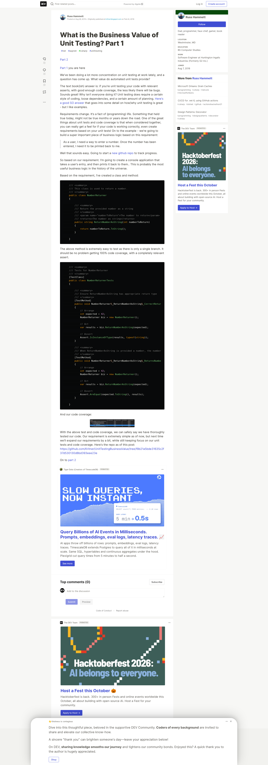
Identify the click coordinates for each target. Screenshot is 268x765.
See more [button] (67, 563)
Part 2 (64, 59)
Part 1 (64, 68)
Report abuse (122, 610)
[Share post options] (44, 102)
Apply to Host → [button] (71, 712)
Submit (71, 601)
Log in (199, 4)
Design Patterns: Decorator (197, 115)
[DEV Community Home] (43, 4)
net (63, 50)
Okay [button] (54, 759)
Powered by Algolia (132, 4)
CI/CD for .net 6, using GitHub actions (199, 102)
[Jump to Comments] (44, 71)
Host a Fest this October (197, 185)
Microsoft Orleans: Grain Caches (194, 89)
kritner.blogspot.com (113, 19)
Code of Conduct (104, 610)
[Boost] (44, 92)
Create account (216, 4)
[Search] (52, 4)
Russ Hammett (75, 16)
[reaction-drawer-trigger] (44, 60)
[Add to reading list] (44, 82)
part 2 (72, 460)
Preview (86, 601)
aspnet (72, 50)
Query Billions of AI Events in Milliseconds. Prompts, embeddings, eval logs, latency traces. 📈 (112, 534)
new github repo (122, 153)
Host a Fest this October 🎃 (88, 690)
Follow (201, 24)
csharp (83, 50)
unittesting (96, 50)
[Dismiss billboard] (231, 721)
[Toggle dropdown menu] (162, 469)
